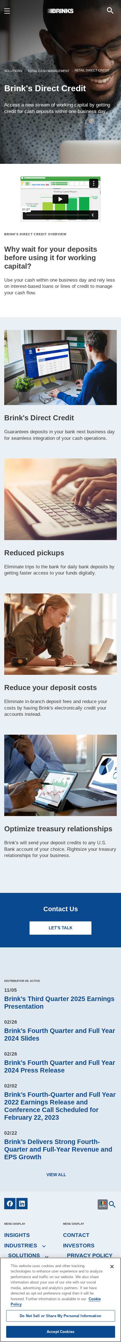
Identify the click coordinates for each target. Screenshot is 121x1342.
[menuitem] (110, 10)
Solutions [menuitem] (24, 1255)
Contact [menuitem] (76, 1235)
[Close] (112, 1266)
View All (56, 1174)
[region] (60, 1300)
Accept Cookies (60, 1332)
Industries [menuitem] (20, 1246)
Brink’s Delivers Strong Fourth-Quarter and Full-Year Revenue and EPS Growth (58, 1149)
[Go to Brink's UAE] (60, 10)
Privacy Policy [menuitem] (90, 1255)
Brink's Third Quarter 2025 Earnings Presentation (59, 1002)
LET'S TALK (61, 927)
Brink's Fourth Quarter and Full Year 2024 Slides (59, 1034)
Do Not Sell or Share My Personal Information (60, 1316)
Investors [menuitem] (79, 1246)
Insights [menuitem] (17, 1235)
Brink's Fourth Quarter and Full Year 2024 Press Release (59, 1066)
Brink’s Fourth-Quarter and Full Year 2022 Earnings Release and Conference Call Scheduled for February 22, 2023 (60, 1106)
